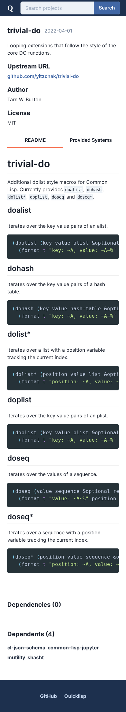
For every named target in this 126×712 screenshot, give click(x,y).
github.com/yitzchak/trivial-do (43, 76)
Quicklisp (75, 696)
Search (107, 8)
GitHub (48, 696)
